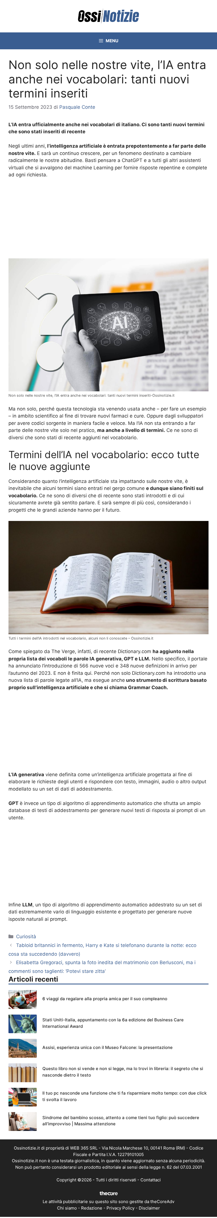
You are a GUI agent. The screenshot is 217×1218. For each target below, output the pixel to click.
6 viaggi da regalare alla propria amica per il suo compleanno (104, 998)
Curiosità (26, 936)
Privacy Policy (120, 1208)
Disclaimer (149, 1208)
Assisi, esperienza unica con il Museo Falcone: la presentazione (107, 1047)
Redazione (91, 1208)
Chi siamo (67, 1208)
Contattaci (150, 1179)
